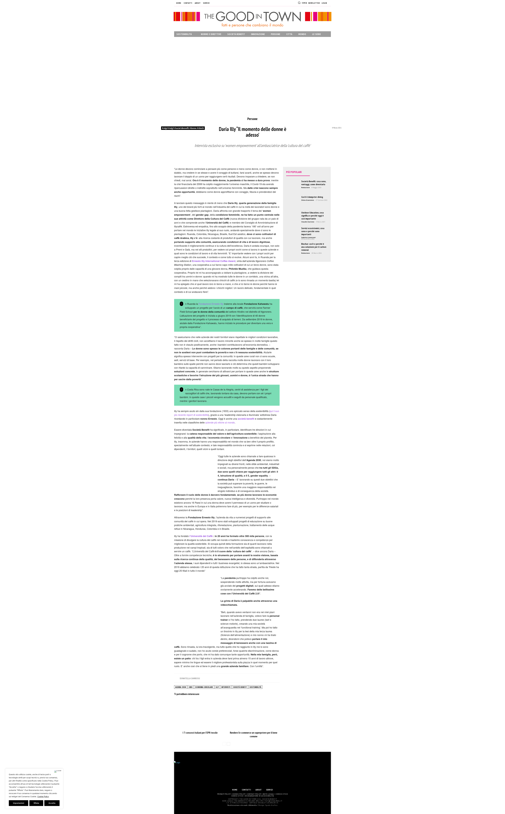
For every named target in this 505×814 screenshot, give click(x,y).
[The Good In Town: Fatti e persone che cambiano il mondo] (252, 19)
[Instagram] (218, 3)
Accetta (52, 803)
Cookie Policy (43, 796)
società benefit (246, 418)
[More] (298, 155)
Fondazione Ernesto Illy (211, 303)
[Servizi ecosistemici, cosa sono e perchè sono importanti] (292, 233)
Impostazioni (18, 803)
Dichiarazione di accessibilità (259, 796)
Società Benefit (240, 687)
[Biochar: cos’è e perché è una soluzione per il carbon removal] (292, 248)
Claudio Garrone (307, 222)
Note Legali (268, 794)
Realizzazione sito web (238, 805)
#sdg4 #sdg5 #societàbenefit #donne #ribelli (183, 128)
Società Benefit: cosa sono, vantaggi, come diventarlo (313, 183)
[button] (302, 2)
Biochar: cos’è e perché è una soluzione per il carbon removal (313, 246)
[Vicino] (57, 771)
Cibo (191, 687)
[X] (226, 3)
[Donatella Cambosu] (176, 678)
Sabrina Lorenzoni (308, 237)
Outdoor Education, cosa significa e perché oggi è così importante (312, 215)
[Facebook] (213, 3)
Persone (252, 119)
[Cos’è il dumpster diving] (292, 202)
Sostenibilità (255, 687)
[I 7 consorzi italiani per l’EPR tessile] (200, 714)
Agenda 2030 (180, 687)
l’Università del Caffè (201, 536)
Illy (217, 687)
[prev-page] (224, 744)
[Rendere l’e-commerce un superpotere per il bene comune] (254, 714)
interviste (226, 687)
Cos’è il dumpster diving (312, 196)
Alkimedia (253, 805)
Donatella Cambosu (190, 678)
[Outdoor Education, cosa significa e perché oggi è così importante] (292, 217)
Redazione (305, 187)
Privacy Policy (224, 794)
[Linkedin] (222, 3)
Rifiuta (36, 803)
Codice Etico (282, 794)
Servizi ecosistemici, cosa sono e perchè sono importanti (312, 231)
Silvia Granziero (307, 200)
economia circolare (204, 687)
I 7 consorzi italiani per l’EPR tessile (200, 732)
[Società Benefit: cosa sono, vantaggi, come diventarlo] (292, 186)
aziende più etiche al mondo (220, 422)
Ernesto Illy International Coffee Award (213, 261)
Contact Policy (254, 794)
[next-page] (228, 744)
